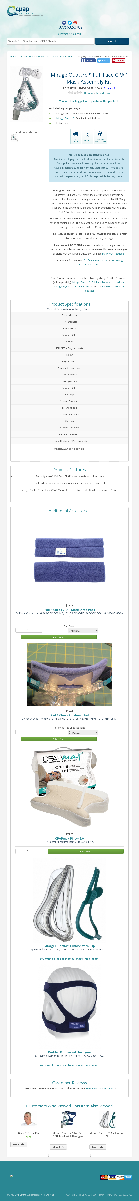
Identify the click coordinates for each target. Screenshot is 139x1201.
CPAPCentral (20, 1194)
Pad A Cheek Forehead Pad (69, 715)
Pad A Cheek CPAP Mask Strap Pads (69, 610)
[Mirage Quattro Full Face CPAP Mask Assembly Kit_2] (26, 94)
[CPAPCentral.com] (32, 11)
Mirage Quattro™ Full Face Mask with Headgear (98, 282)
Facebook (64, 23)
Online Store (26, 56)
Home (13, 56)
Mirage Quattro (64, 118)
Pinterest (120, 60)
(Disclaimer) (109, 88)
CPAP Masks (42, 56)
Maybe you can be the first (100, 1088)
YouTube (75, 23)
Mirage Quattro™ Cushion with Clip (69, 946)
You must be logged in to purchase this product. (89, 101)
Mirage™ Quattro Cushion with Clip (73, 286)
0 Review (88, 92)
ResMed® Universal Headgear (69, 1052)
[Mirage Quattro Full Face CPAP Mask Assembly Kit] (14, 138)
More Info (21, 1147)
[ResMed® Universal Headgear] (110, 1127)
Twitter (70, 23)
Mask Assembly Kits (63, 56)
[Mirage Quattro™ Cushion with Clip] (70, 1127)
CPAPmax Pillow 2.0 (69, 838)
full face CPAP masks (95, 260)
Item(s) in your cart (69, 33)
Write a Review (103, 93)
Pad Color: (69, 626)
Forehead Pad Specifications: (69, 727)
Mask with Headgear (113, 253)
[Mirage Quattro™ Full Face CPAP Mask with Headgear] (31, 1127)
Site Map (50, 1194)
